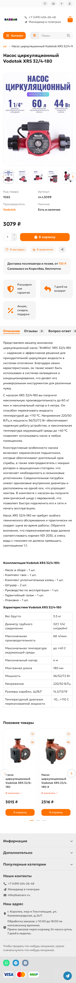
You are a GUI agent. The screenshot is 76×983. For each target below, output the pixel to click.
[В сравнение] (32, 742)
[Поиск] (68, 35)
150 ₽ (62, 263)
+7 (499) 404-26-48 (42, 17)
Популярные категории (24, 864)
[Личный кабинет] (69, 3)
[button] (3, 177)
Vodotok (9, 209)
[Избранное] (45, 3)
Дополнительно (17, 852)
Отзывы (33, 331)
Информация (15, 841)
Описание (11, 331)
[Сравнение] (53, 3)
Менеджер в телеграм (45, 22)
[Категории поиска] (34, 35)
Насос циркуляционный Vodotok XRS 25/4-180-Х (54, 781)
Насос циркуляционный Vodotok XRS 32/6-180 (18, 781)
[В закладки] (32, 734)
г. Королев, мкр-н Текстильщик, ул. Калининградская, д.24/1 (32, 913)
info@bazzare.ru (19, 895)
